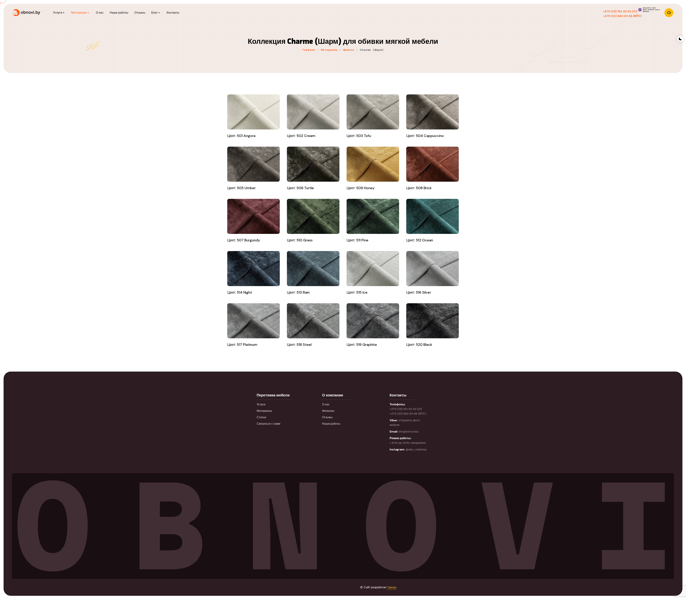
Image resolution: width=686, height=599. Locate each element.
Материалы (79, 12)
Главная (308, 49)
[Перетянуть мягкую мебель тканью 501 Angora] (253, 111)
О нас (100, 12)
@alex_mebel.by (416, 449)
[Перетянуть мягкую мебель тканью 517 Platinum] (253, 320)
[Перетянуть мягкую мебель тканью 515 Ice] (373, 268)
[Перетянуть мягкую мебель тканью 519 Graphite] (373, 320)
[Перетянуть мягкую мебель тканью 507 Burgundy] (253, 216)
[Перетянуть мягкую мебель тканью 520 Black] (432, 320)
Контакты (173, 12)
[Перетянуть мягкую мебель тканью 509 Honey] (373, 164)
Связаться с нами (268, 424)
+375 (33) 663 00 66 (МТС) (622, 16)
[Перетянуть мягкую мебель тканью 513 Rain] (313, 268)
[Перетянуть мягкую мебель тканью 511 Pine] (373, 216)
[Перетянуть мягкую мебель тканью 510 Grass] (313, 216)
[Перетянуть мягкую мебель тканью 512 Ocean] (432, 216)
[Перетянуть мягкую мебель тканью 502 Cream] (313, 111)
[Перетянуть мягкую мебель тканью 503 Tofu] (373, 111)
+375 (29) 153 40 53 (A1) (620, 11)
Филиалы (328, 411)
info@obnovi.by (409, 431)
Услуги (57, 12)
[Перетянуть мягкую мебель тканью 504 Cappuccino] (432, 111)
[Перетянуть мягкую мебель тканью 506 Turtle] (313, 164)
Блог (154, 12)
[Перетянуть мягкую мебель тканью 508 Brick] (432, 164)
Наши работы (119, 12)
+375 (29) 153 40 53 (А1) (406, 409)
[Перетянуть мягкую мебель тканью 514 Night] (253, 268)
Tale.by (391, 587)
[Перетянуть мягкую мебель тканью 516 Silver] (432, 268)
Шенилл (348, 49)
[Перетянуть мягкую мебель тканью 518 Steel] (313, 320)
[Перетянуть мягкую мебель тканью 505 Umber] (253, 164)
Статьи (261, 417)
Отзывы (139, 12)
